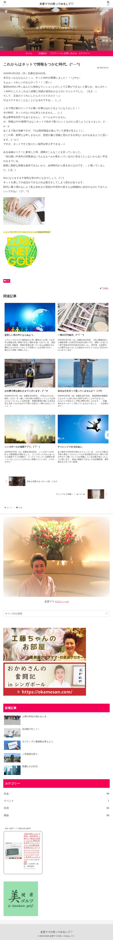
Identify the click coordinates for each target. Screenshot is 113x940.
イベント (56, 800)
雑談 (56, 815)
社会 (7, 281)
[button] (106, 613)
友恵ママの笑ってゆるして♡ (57, 3)
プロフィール (62, 601)
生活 (56, 808)
